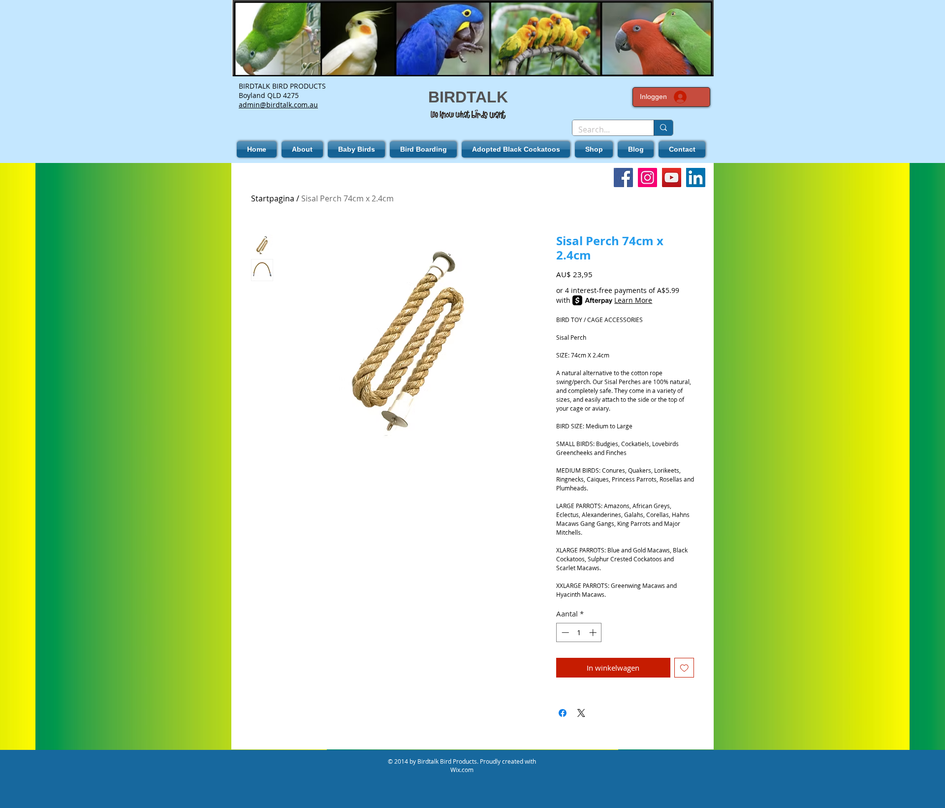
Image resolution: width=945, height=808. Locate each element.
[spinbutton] (579, 632)
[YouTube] (671, 177)
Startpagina (272, 198)
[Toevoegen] (684, 668)
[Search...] (663, 127)
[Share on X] (581, 713)
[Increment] (593, 632)
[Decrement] (564, 632)
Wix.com (461, 770)
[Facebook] (623, 177)
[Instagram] (647, 177)
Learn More (633, 300)
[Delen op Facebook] (562, 713)
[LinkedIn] (695, 177)
